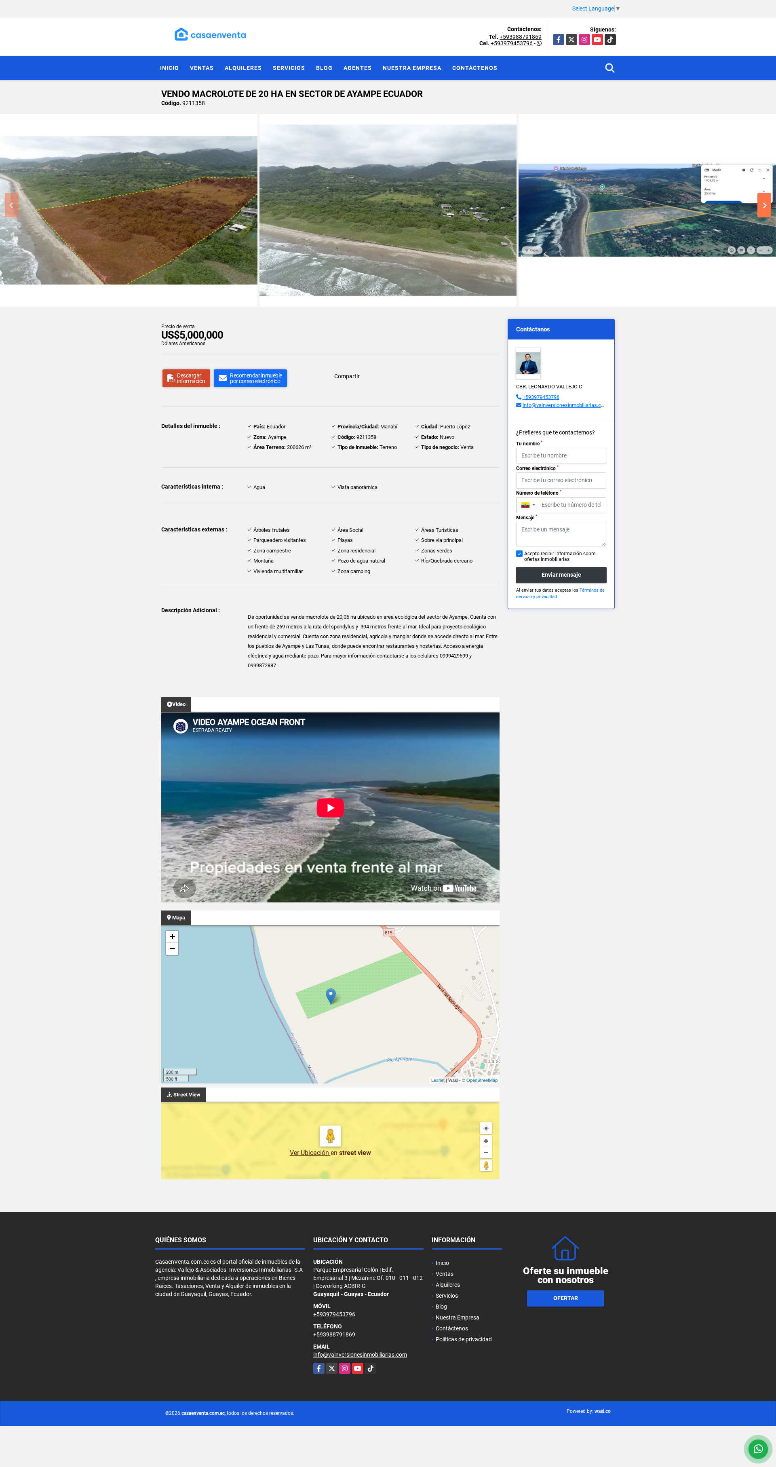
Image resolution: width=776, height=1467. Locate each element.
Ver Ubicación (310, 1153)
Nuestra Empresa (412, 68)
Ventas (202, 68)
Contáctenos (475, 68)
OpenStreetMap (482, 1080)
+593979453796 (512, 43)
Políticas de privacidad (464, 1339)
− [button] (172, 949)
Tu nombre (529, 443)
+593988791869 (521, 37)
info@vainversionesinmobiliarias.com (565, 405)
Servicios (289, 68)
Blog (324, 68)
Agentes (358, 68)
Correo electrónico (537, 468)
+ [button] (172, 937)
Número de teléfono (538, 492)
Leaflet (438, 1080)
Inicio (169, 68)
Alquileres (243, 68)
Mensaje (526, 517)
